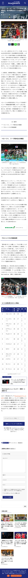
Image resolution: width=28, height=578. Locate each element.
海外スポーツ (5, 14)
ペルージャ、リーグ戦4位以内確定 (12, 125)
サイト (4, 484)
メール (4, 479)
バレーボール (12, 14)
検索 (25, 506)
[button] (9, 44)
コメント (5, 458)
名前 (4, 475)
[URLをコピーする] (18, 44)
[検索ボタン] (25, 3)
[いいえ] (26, 573)
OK (8, 575)
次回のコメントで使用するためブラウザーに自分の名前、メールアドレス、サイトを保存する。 (14, 490)
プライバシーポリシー (16, 575)
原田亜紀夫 (18, 14)
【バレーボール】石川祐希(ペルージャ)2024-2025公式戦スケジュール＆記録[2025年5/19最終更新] (18, 381)
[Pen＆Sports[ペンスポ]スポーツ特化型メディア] (14, 3)
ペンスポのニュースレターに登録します (12, 493)
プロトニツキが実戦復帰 (9, 127)
